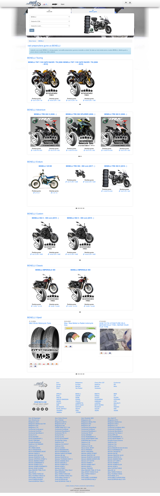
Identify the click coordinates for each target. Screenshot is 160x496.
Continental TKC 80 (87, 433)
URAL (77, 410)
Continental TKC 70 (60, 433)
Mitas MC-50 (32, 472)
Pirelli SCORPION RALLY (88, 479)
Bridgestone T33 (33, 427)
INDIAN (58, 401)
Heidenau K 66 (112, 444)
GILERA (116, 397)
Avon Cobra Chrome (61, 418)
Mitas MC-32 (111, 470)
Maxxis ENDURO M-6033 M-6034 (118, 448)
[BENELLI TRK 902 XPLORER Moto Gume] (80, 132)
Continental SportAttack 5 (36, 433)
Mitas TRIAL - (85, 476)
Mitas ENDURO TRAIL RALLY (63, 470)
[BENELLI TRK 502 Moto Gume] (80, 173)
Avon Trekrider (59, 420)
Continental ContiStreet (114, 429)
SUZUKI (97, 409)
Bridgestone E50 (86, 424)
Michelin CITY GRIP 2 (114, 461)
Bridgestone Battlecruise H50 (37, 424)
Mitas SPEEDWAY (60, 472)
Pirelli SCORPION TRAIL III (63, 481)
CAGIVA (77, 396)
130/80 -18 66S (54, 306)
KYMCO (58, 403)
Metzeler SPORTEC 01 (114, 457)
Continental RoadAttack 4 (88, 431)
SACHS (77, 409)
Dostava (72, 486)
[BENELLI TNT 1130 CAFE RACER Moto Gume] (45, 82)
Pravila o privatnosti (80, 486)
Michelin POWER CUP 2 (36, 464)
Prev (30, 133)
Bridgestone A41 (86, 420)
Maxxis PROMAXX (86, 450)
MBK (57, 405)
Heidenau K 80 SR (86, 446)
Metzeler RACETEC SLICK (115, 455)
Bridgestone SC (86, 425)
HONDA (77, 399)
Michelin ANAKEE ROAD (115, 459)
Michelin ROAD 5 (86, 466)
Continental (117, 382)
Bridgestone (78, 382)
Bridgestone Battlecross (115, 422)
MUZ (115, 405)
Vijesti (62, 4)
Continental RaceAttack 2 (62, 431)
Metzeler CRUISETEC (114, 451)
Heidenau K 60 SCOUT (62, 444)
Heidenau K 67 (33, 446)
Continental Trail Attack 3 (115, 433)
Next (129, 133)
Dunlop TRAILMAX (34, 440)
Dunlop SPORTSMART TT (115, 438)
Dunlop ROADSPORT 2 (35, 438)
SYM (115, 409)
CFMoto (97, 396)
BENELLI (41, 41)
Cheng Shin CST (99, 382)
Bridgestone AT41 (113, 420)
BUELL (58, 396)
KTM (115, 401)
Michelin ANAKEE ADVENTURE (90, 459)
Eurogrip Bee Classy (61, 440)
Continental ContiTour (35, 431)
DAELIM (58, 397)
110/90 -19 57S (37, 306)
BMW (115, 394)
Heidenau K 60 (112, 442)
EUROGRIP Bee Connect (88, 440)
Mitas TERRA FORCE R (88, 474)
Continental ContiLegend (36, 429)
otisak (67, 486)
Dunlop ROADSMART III (88, 437)
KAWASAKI (98, 401)
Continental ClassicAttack (88, 427)
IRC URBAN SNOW (34, 448)
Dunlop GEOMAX (86, 435)
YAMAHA (59, 412)
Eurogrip (77, 384)
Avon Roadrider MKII (87, 418)
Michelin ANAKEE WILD (62, 461)
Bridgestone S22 (33, 425)
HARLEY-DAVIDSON (62, 399)
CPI (115, 396)
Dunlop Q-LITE (59, 437)
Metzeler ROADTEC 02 (62, 457)
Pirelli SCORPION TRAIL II (36, 481)
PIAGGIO (116, 407)
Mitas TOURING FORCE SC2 (63, 476)
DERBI (77, 397)
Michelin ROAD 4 (60, 466)
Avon (57, 382)
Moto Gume (32, 41)
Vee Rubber (78, 388)
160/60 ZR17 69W (89, 182)
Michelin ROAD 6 (113, 466)
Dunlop (58, 384)
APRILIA (58, 394)
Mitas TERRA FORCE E (115, 472)
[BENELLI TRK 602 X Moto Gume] (45, 132)
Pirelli (58, 388)
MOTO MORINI (99, 405)
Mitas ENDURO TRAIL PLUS (37, 470)
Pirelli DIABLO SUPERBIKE (89, 477)
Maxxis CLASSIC (60, 448)
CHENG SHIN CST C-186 (62, 427)
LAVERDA (97, 403)
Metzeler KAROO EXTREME (63, 453)
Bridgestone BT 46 (60, 424)
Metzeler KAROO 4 (34, 453)
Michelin (97, 386)
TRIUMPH (59, 410)
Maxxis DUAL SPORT (87, 448)
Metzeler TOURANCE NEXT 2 (63, 459)
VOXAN (116, 410)
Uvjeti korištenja (90, 486)
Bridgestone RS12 (113, 424)
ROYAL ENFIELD (61, 409)
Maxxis (58, 386)
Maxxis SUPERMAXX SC (115, 450)
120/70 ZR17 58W (72, 182)
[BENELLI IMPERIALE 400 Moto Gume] (45, 287)
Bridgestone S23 (60, 425)
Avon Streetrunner (34, 420)
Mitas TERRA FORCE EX (36, 474)
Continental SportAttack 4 (115, 431)
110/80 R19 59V (37, 150)
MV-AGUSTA (60, 407)
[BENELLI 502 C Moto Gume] (45, 236)
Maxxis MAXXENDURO (62, 450)
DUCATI (97, 397)
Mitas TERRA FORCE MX (62, 474)
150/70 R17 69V (55, 150)
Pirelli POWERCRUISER (36, 479)
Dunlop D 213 (33, 435)
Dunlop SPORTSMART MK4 (89, 438)
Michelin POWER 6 (113, 463)
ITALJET (77, 401)
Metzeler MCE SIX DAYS (36, 455)
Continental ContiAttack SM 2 (116, 427)
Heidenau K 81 (112, 446)
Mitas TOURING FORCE (115, 474)
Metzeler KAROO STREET (89, 453)
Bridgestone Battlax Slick (88, 422)
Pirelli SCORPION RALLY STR (116, 479)
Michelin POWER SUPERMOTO (38, 466)
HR (46, 4)
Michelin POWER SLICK (115, 464)
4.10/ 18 (54, 193)
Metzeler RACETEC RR (88, 455)
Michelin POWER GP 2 (61, 464)
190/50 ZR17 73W (54, 100)
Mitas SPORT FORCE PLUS (89, 472)
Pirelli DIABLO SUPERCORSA (116, 477)
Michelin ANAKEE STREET (36, 461)
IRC (115, 384)
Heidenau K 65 (85, 444)
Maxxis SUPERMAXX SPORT (37, 451)
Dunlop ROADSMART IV (115, 437)
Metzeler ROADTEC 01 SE (36, 457)
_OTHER (78, 412)
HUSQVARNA (99, 399)
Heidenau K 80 (59, 446)
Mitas (115, 386)
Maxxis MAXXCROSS (35, 450)
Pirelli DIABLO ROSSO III (36, 477)
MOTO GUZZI (79, 405)
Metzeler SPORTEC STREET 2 (38, 459)
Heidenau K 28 (59, 442)
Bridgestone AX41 (34, 422)
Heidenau (97, 384)
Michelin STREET (60, 468)
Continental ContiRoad (61, 429)
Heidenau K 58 (85, 442)
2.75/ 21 (37, 193)
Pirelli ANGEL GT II (113, 476)
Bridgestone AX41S (60, 422)
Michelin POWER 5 (86, 463)
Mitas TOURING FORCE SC (37, 476)
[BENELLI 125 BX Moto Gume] (45, 179)
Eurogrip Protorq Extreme (115, 440)
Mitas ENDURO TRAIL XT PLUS (90, 470)
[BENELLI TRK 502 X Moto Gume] (115, 178)
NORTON (78, 407)
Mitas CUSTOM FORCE (115, 468)
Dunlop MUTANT (34, 437)
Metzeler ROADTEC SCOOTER (90, 457)
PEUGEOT (98, 407)
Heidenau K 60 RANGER (36, 444)
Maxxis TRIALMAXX (87, 451)
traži (32, 30)
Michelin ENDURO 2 (61, 463)
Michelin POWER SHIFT (88, 464)
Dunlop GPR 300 (113, 435)
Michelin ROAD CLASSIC (36, 468)
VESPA (97, 410)
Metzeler (78, 386)
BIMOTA (97, 394)
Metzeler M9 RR (112, 453)
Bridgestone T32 (113, 425)
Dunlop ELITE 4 (59, 435)
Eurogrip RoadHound (35, 442)
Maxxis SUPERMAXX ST (62, 451)
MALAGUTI (117, 403)
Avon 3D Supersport (34, 418)
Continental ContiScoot (88, 429)
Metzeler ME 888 (60, 455)
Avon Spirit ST (112, 418)
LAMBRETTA (79, 403)
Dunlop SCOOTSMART (62, 438)
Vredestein (98, 388)
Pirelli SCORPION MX (61, 479)
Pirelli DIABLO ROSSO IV (62, 477)
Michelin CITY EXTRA (87, 461)
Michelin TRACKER (87, 468)
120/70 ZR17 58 (37, 100)
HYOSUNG (117, 399)
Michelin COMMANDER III (36, 463)
